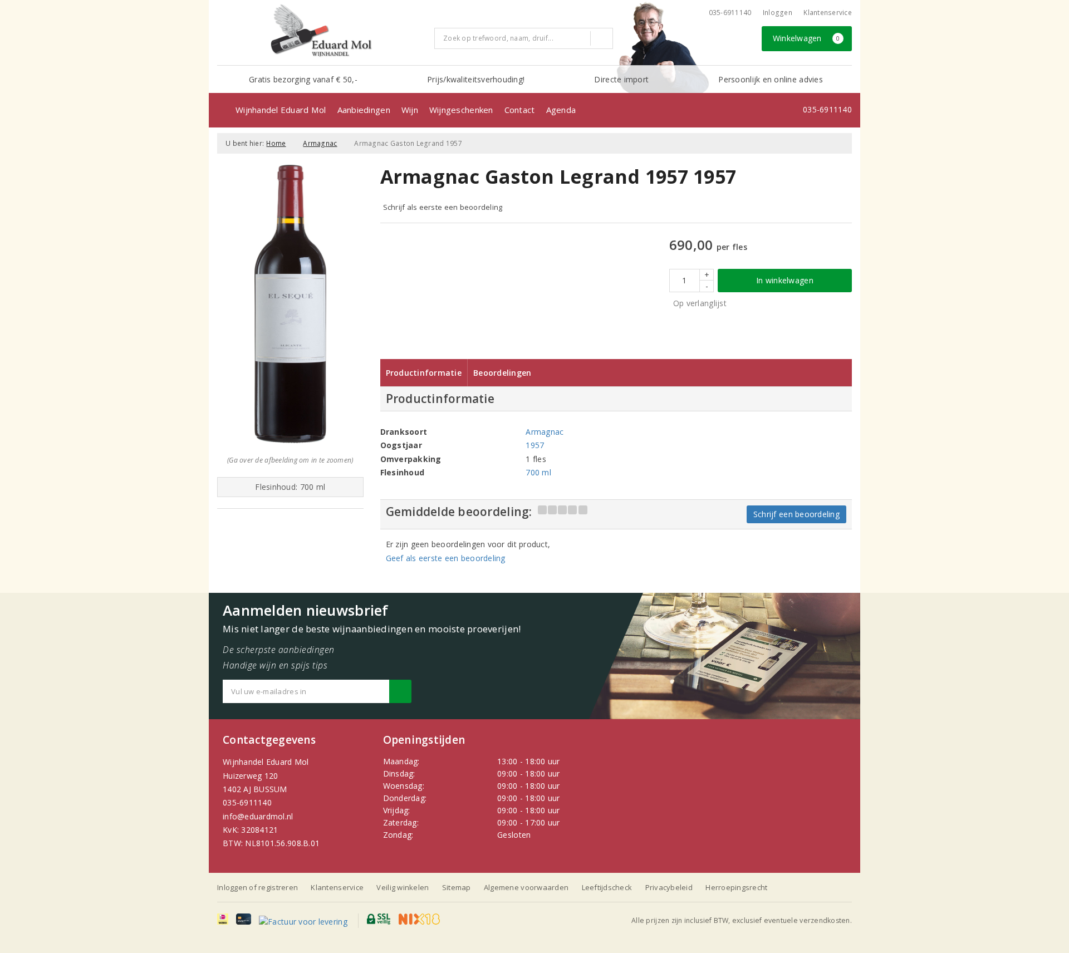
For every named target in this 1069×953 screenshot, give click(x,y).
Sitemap (456, 887)
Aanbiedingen (363, 109)
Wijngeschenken (461, 109)
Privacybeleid (669, 887)
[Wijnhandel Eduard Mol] (321, 31)
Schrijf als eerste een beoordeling (443, 207)
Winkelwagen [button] (806, 38)
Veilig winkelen (402, 887)
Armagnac (320, 143)
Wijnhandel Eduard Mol (281, 109)
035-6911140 (247, 802)
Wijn (409, 109)
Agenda (561, 109)
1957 (535, 445)
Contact (519, 109)
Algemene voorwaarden (526, 887)
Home (276, 143)
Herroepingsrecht (736, 887)
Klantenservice (827, 12)
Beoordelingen (502, 372)
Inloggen (777, 12)
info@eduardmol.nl (258, 816)
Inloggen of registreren (257, 887)
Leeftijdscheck (607, 887)
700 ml (538, 472)
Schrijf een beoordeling (796, 514)
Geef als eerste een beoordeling (446, 558)
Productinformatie (424, 372)
